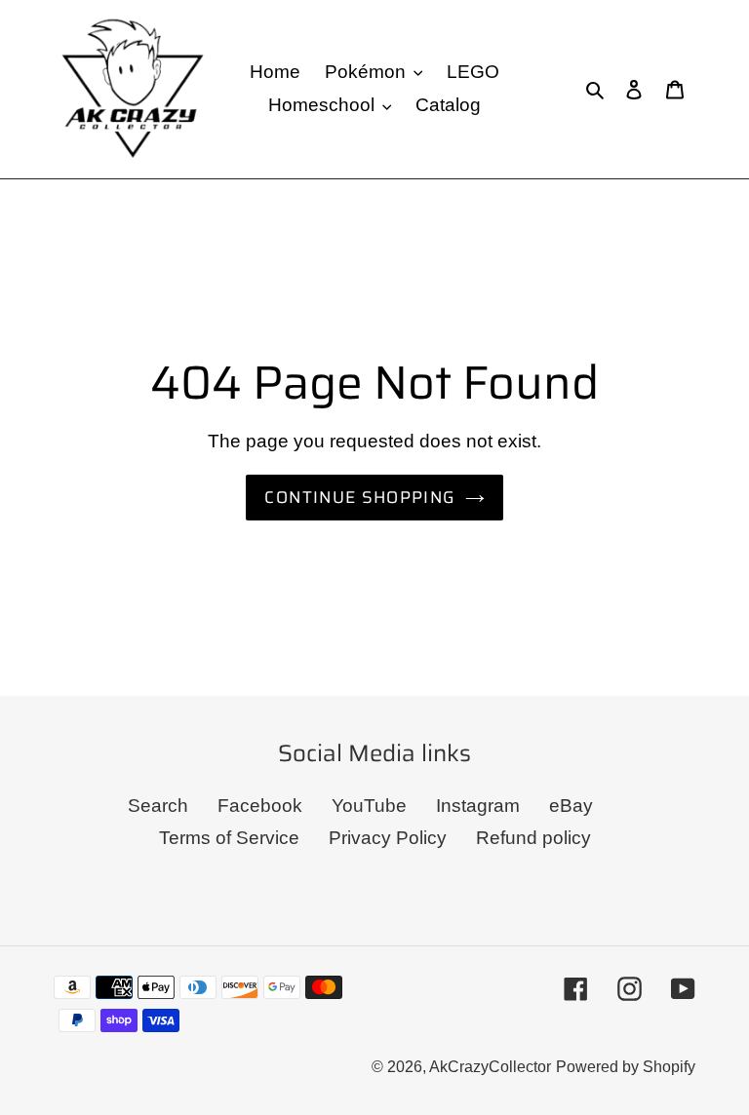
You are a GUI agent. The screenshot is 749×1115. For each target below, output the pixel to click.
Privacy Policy (388, 837)
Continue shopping (359, 497)
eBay (571, 805)
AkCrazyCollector (490, 1066)
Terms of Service (229, 837)
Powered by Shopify (625, 1066)
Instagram (478, 805)
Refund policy (533, 837)
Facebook (259, 805)
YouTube (369, 805)
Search (158, 805)
